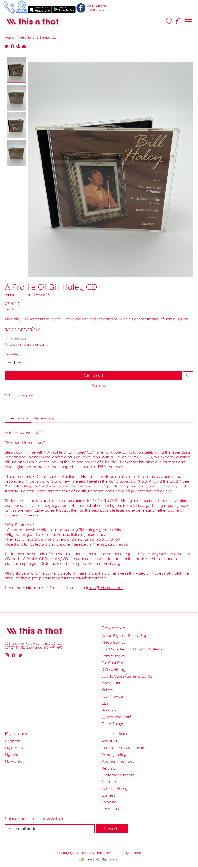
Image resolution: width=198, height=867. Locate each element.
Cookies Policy (114, 788)
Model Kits (110, 682)
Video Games (113, 642)
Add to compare (20, 395)
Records (108, 710)
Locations (110, 808)
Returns (108, 768)
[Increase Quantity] (19, 362)
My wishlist (14, 761)
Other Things (112, 723)
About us (109, 741)
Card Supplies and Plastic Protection (133, 649)
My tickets (13, 754)
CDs (105, 703)
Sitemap (108, 781)
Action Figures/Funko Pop (124, 635)
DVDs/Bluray (113, 669)
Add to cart (93, 375)
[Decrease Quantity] (9, 362)
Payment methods (117, 761)
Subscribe (112, 828)
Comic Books (113, 655)
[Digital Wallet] (93, 860)
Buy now (99, 385)
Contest (108, 795)
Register (12, 741)
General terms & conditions (125, 747)
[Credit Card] (104, 860)
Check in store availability (29, 344)
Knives (107, 689)
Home (9, 37)
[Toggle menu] (188, 21)
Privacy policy (113, 754)
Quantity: (12, 354)
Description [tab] (18, 418)
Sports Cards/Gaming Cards (126, 676)
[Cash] (82, 860)
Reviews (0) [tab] (44, 418)
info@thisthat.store (106, 587)
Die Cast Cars (113, 662)
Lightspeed (132, 853)
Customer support (117, 774)
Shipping (109, 802)
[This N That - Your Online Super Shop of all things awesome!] (32, 21)
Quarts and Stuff (116, 716)
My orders (14, 747)
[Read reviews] (20, 329)
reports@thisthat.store (87, 578)
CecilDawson (112, 696)
